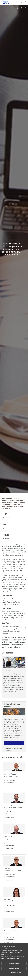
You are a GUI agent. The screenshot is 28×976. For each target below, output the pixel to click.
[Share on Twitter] (22, 8)
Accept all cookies (14, 963)
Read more (7, 695)
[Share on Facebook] (25, 8)
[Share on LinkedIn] (18, 8)
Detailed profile (10, 786)
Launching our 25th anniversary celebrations (14, 749)
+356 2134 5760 (10, 780)
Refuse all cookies (14, 968)
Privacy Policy (15, 958)
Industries (7, 670)
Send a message (10, 782)
